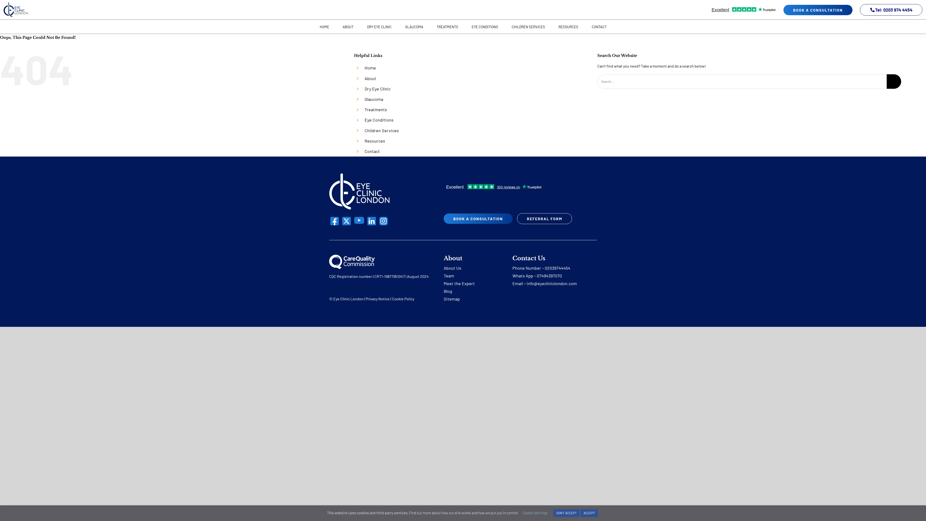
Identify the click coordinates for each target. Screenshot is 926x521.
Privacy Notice (378, 298)
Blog (448, 291)
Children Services (382, 130)
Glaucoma (374, 99)
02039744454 (557, 268)
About (370, 78)
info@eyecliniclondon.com (552, 283)
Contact (372, 151)
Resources (375, 141)
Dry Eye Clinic (378, 88)
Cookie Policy (403, 298)
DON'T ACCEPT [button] (566, 513)
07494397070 (549, 275)
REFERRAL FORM (544, 218)
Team (449, 275)
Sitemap (452, 299)
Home (370, 67)
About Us (452, 268)
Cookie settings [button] (535, 513)
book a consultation (818, 10)
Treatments (376, 109)
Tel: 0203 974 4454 (893, 10)
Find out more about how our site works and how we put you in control (463, 513)
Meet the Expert (459, 283)
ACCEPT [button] (589, 513)
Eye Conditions (379, 120)
